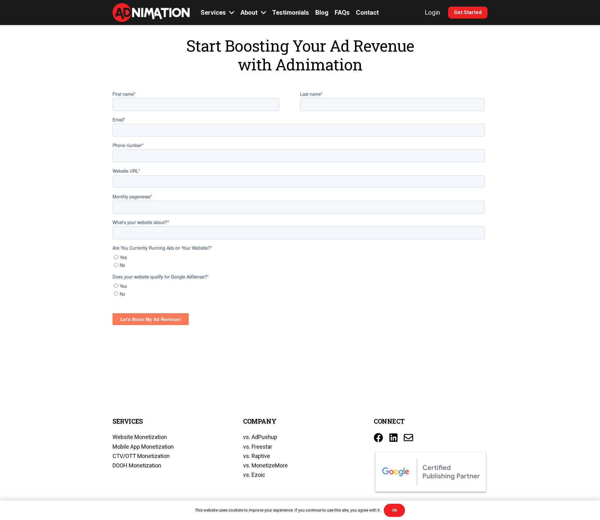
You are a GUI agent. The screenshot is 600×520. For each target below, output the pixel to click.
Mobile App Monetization (143, 446)
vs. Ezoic (254, 475)
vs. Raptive (256, 456)
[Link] (151, 12)
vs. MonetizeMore (265, 465)
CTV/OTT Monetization (141, 456)
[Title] (408, 437)
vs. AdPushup (260, 437)
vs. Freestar (257, 446)
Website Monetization (139, 437)
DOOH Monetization (136, 465)
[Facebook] (378, 437)
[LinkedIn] (393, 437)
